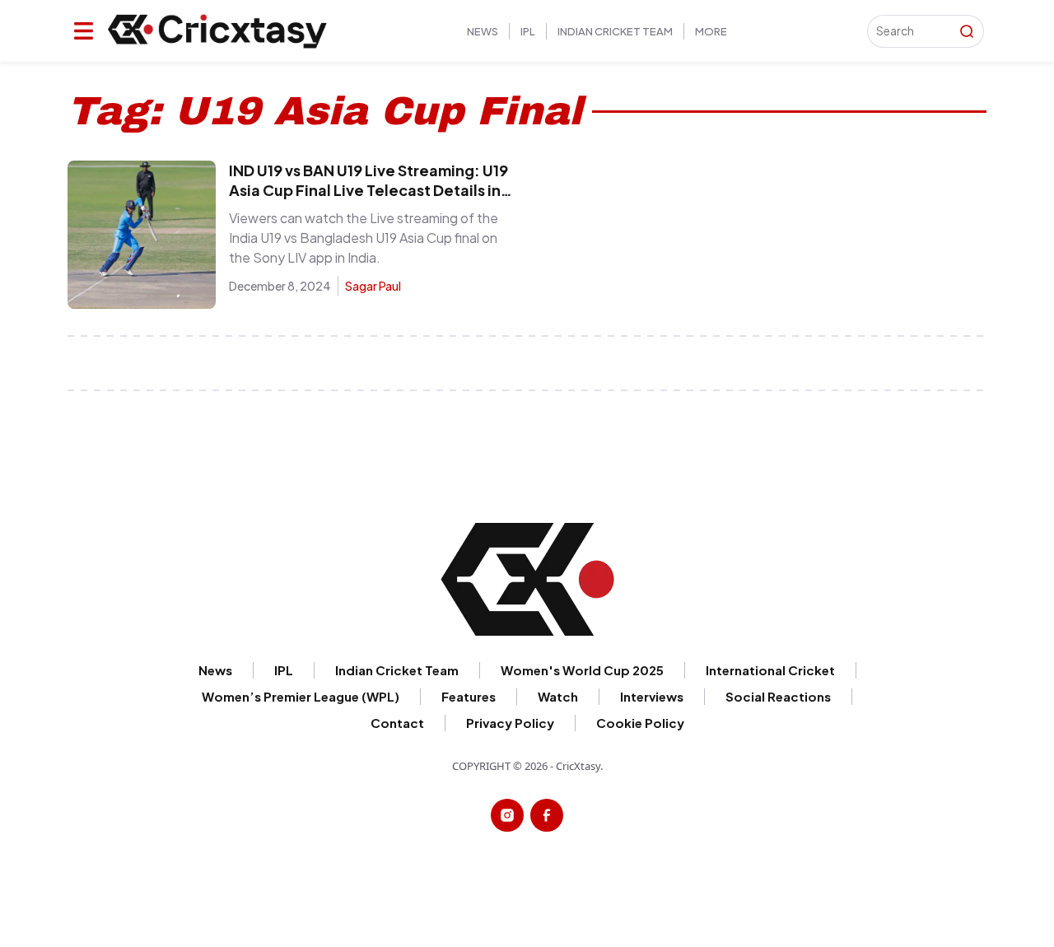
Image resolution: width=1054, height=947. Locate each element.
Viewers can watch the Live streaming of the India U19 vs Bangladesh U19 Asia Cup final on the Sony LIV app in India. (363, 237)
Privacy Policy (510, 722)
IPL (527, 31)
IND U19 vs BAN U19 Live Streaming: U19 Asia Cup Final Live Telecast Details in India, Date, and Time (368, 190)
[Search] (966, 31)
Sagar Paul (373, 285)
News (482, 31)
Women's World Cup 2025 (582, 670)
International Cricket (770, 670)
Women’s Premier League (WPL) (300, 696)
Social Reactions (778, 696)
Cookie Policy (640, 722)
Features (468, 696)
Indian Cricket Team (615, 31)
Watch (558, 696)
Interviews (651, 696)
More (711, 31)
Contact (397, 722)
